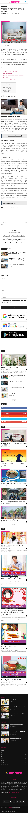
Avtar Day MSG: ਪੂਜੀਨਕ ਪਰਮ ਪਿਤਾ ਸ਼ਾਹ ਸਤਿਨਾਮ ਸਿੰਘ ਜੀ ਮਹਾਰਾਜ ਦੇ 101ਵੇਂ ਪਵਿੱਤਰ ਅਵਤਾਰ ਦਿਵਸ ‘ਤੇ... (12, 612)
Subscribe (24, 421)
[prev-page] (2, 271)
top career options (7, 207)
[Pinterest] (17, 243)
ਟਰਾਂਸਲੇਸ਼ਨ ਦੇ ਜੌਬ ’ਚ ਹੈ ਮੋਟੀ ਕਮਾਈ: (9, 88)
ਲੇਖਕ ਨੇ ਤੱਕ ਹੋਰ (10, 248)
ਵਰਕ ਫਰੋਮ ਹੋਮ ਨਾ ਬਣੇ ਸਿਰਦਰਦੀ (9, 79)
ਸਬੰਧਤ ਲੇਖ (4, 248)
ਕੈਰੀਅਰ (6, 6)
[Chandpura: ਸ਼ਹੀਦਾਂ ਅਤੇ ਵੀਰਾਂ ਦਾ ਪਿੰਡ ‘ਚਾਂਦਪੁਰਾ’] (14, 475)
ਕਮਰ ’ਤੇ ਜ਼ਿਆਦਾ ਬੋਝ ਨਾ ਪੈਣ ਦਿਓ (20, 223)
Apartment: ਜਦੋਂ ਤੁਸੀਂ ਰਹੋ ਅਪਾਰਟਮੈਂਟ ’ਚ (17, 713)
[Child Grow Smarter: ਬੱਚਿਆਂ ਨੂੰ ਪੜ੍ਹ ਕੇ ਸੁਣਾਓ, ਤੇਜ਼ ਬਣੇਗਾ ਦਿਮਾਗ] (4, 254)
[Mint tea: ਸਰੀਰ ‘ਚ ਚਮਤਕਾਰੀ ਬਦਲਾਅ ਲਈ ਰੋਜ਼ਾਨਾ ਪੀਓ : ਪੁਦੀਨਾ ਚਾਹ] (14, 667)
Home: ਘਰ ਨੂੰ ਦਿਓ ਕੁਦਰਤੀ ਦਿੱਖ (9, 367)
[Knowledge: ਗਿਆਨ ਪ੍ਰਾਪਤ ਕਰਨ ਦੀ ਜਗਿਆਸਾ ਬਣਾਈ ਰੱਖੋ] (14, 435)
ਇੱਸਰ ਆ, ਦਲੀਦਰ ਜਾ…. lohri (8, 647)
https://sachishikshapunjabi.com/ (14, 232)
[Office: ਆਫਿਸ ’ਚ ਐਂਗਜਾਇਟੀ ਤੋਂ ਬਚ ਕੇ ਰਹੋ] (4, 383)
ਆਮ (2, 481)
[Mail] (14, 243)
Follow (24, 410)
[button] (2, 1)
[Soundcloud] (17, 801)
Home (2, 4)
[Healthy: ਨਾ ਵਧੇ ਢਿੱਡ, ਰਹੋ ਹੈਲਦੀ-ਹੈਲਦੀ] (14, 566)
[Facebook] (6, 243)
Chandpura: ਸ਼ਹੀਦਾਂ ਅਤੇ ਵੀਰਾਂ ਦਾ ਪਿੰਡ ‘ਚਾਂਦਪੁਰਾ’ (13, 483)
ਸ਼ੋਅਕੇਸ (6, 4)
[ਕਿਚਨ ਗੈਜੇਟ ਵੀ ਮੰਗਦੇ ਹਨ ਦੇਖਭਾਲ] (5, 740)
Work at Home (14, 207)
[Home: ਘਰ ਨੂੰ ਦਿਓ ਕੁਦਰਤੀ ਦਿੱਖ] (14, 360)
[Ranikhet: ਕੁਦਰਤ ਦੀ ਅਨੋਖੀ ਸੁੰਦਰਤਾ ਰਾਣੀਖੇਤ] (4, 266)
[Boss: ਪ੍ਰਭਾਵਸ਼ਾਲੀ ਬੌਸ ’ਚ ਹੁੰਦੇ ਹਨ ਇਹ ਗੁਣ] (4, 389)
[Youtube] (22, 243)
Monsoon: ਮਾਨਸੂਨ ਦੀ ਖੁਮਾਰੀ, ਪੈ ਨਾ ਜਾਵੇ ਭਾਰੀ (13, 502)
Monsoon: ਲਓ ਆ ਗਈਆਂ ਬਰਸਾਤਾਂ (10, 520)
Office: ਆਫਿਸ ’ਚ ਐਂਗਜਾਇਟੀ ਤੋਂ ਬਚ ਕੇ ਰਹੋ (16, 381)
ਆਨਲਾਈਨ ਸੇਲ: (6, 91)
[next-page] (4, 271)
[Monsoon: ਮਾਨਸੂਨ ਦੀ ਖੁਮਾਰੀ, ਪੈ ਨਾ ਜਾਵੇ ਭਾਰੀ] (14, 494)
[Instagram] (8, 243)
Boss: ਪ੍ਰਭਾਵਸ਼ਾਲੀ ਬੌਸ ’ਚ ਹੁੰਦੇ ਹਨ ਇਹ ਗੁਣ (16, 387)
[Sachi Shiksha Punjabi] (14, 773)
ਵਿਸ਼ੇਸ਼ (2, 441)
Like (25, 408)
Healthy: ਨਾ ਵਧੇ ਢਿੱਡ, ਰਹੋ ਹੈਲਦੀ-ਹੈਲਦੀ (11, 578)
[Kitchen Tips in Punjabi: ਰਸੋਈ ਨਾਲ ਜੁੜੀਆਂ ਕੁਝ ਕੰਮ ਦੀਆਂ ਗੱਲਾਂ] (5, 733)
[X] (19, 243)
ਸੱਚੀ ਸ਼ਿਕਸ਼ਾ (4, 13)
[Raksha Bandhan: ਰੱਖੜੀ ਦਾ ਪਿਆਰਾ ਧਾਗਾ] (4, 395)
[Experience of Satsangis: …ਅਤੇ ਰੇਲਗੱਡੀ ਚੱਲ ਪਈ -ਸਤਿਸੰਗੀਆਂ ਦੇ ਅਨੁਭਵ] (4, 260)
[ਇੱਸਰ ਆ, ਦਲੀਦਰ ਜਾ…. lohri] (14, 634)
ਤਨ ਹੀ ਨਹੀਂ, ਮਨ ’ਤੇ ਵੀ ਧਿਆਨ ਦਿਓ (6, 223)
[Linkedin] (11, 243)
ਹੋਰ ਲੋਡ (14, 400)
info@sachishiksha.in (14, 792)
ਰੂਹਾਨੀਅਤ (3, 608)
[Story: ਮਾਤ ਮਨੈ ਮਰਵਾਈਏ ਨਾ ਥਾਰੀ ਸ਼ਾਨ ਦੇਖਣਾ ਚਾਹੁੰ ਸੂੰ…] (14, 455)
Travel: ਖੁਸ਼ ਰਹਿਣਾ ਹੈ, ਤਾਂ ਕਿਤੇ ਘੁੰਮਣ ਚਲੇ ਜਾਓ (17, 375)
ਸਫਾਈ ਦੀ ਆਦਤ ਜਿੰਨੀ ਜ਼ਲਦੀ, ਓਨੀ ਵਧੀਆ (17, 724)
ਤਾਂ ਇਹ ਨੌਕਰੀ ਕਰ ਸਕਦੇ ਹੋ (7, 87)
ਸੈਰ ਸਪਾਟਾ (3, 267)
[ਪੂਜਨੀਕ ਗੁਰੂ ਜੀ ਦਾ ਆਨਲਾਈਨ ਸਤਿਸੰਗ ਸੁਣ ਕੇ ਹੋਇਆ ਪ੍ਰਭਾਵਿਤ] (14, 537)
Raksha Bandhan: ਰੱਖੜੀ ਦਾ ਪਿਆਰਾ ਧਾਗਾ (16, 393)
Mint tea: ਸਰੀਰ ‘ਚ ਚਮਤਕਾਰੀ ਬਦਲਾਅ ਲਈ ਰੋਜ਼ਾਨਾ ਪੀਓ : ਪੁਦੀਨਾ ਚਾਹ (12, 680)
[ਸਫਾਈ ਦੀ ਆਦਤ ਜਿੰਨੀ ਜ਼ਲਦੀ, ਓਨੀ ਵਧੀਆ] (5, 726)
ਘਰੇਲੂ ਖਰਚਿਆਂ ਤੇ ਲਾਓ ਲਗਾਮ (8, 73)
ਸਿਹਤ (2, 677)
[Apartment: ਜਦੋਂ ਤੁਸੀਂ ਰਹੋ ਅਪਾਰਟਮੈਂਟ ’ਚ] (5, 716)
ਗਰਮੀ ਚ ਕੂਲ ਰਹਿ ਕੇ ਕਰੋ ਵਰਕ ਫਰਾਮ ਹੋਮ (10, 71)
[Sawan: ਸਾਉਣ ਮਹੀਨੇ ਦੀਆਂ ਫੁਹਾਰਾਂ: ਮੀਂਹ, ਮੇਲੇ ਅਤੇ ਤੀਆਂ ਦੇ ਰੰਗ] (5, 709)
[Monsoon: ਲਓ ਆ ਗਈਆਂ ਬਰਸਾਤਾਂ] (14, 512)
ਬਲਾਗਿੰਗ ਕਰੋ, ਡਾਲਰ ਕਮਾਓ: (8, 90)
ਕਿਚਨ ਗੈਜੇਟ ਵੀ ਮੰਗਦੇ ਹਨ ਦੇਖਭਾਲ (15, 738)
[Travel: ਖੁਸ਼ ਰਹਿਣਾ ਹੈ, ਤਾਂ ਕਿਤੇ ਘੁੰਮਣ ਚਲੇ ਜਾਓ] (4, 377)
